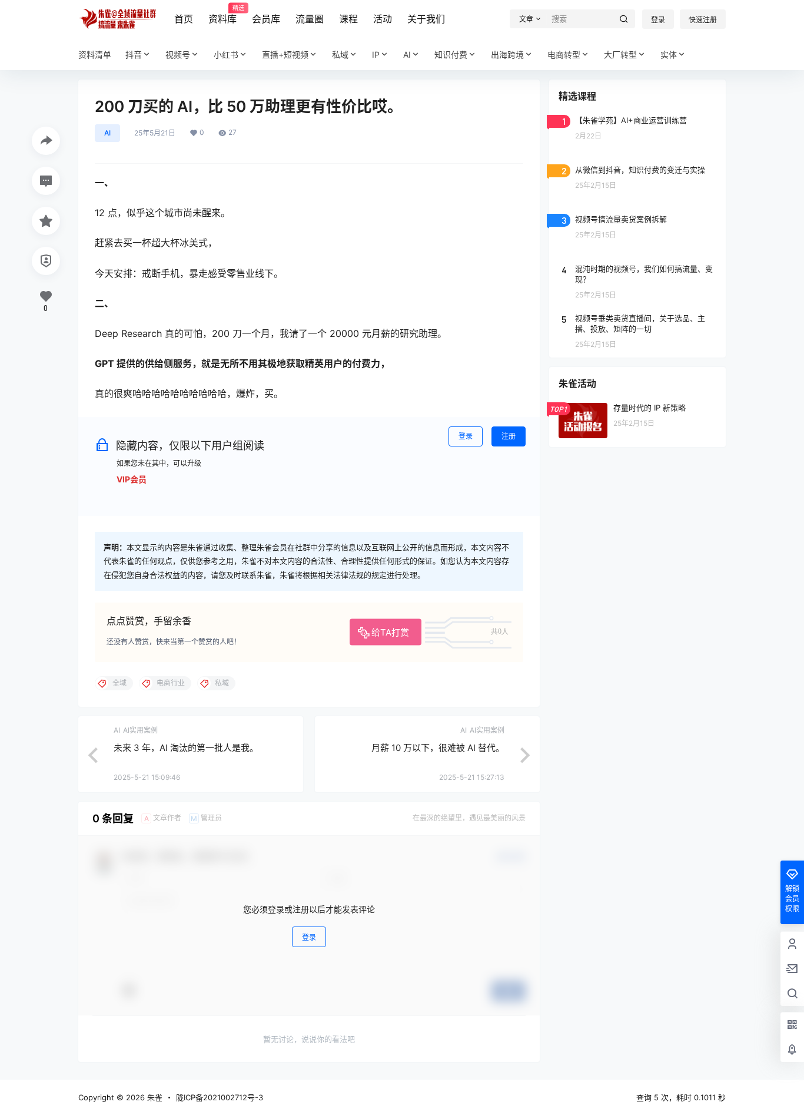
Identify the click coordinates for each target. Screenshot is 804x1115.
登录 (658, 19)
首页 (183, 19)
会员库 (266, 19)
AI (407, 54)
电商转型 (563, 54)
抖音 (133, 54)
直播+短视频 (285, 54)
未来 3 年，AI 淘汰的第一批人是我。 (186, 747)
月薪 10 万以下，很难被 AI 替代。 (437, 747)
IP (376, 54)
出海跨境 (507, 54)
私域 (340, 54)
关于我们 (426, 19)
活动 (382, 19)
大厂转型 (620, 54)
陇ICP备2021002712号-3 (219, 1097)
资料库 (222, 14)
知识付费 (450, 54)
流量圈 (309, 19)
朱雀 (153, 1097)
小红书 (226, 54)
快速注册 (703, 19)
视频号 (177, 54)
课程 (348, 19)
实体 (668, 54)
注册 (508, 436)
